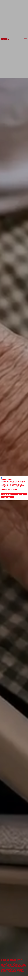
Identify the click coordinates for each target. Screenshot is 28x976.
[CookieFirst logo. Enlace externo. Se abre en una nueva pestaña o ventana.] (1, 478)
